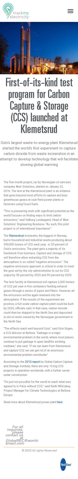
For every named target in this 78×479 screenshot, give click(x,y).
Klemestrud (16, 235)
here (60, 402)
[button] (70, 11)
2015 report (32, 361)
